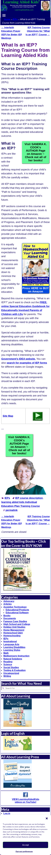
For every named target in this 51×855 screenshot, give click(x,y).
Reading (7, 661)
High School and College (16, 624)
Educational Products (17, 610)
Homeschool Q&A (13, 633)
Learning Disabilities (14, 647)
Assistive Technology (15, 607)
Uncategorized (11, 673)
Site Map (8, 416)
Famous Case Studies (15, 621)
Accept (25, 845)
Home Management (13, 630)
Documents (9, 618)
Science (7, 664)
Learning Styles (11, 650)
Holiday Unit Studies (14, 627)
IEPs (15, 19)
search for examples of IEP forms (27, 362)
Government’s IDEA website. (18, 358)
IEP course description (29, 498)
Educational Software (17, 612)
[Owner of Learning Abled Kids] (25, 493)
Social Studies (11, 667)
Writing (7, 676)
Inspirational (10, 641)
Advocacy (8, 601)
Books (6, 615)
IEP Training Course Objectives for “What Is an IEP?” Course (38, 31)
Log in (6, 813)
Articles (7, 604)
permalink (12, 510)
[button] (46, 818)
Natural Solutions (12, 659)
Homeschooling (12, 635)
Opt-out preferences (24, 851)
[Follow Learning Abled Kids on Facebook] (25, 796)
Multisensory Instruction (16, 656)
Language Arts (11, 644)
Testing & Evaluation (14, 670)
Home (7, 19)
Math (6, 653)
